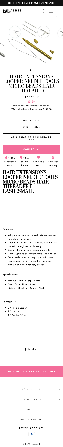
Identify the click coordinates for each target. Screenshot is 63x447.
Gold (25, 127)
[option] (31, 3)
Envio (15, 105)
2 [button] (33, 70)
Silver (37, 127)
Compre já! (31, 149)
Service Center (31, 399)
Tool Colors (31, 121)
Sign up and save (32, 419)
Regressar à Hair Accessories (33, 371)
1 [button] (30, 70)
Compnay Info (31, 389)
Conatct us (31, 409)
